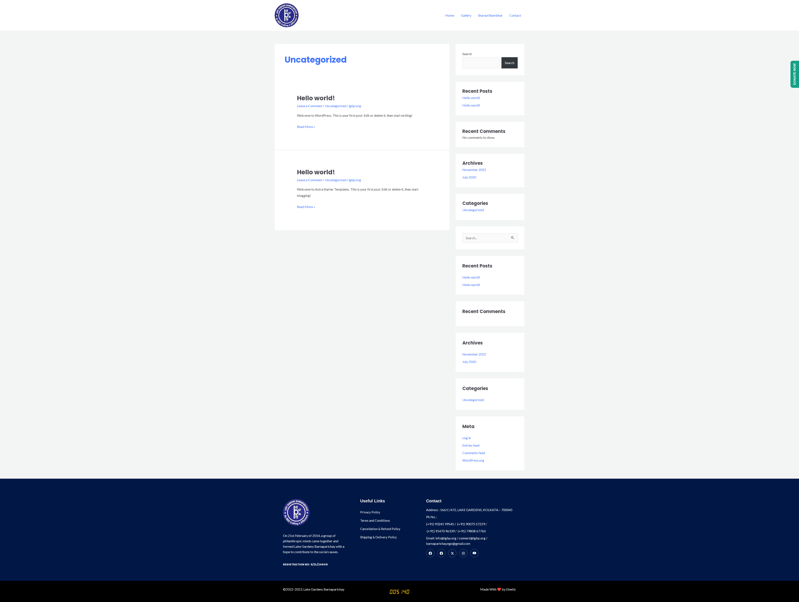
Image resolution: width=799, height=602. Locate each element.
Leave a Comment (309, 106)
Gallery (466, 15)
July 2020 (469, 177)
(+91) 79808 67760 (472, 531)
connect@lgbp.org (472, 538)
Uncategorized (335, 106)
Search (467, 54)
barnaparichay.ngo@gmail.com (448, 543)
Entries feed (470, 445)
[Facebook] (430, 553)
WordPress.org (473, 460)
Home (449, 15)
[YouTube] (474, 553)
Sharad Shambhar (490, 15)
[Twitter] (452, 553)
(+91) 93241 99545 (440, 524)
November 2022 (474, 170)
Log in (466, 438)
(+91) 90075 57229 (471, 524)
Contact (515, 15)
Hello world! (316, 98)
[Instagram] (463, 553)
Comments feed (473, 453)
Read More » (306, 126)
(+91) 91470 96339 (441, 531)
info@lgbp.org (445, 538)
